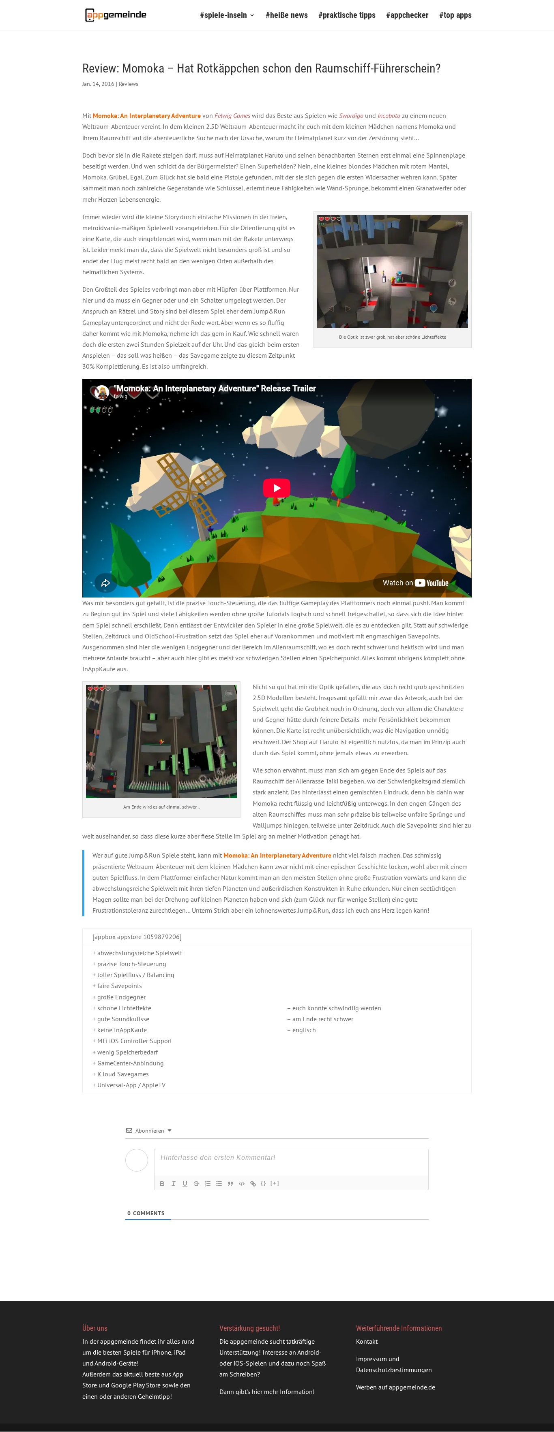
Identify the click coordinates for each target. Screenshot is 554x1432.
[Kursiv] (173, 1184)
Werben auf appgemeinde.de (395, 1387)
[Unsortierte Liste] (219, 1184)
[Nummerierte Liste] (207, 1184)
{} (263, 1183)
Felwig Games (232, 115)
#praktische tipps (347, 16)
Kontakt (367, 1341)
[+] (275, 1183)
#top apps (455, 16)
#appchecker (407, 16)
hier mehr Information (282, 1392)
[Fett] (162, 1184)
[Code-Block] (241, 1184)
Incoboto (389, 115)
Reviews (128, 83)
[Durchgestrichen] (196, 1184)
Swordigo (351, 115)
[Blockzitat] (230, 1184)
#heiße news (287, 16)
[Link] (253, 1184)
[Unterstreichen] (185, 1184)
